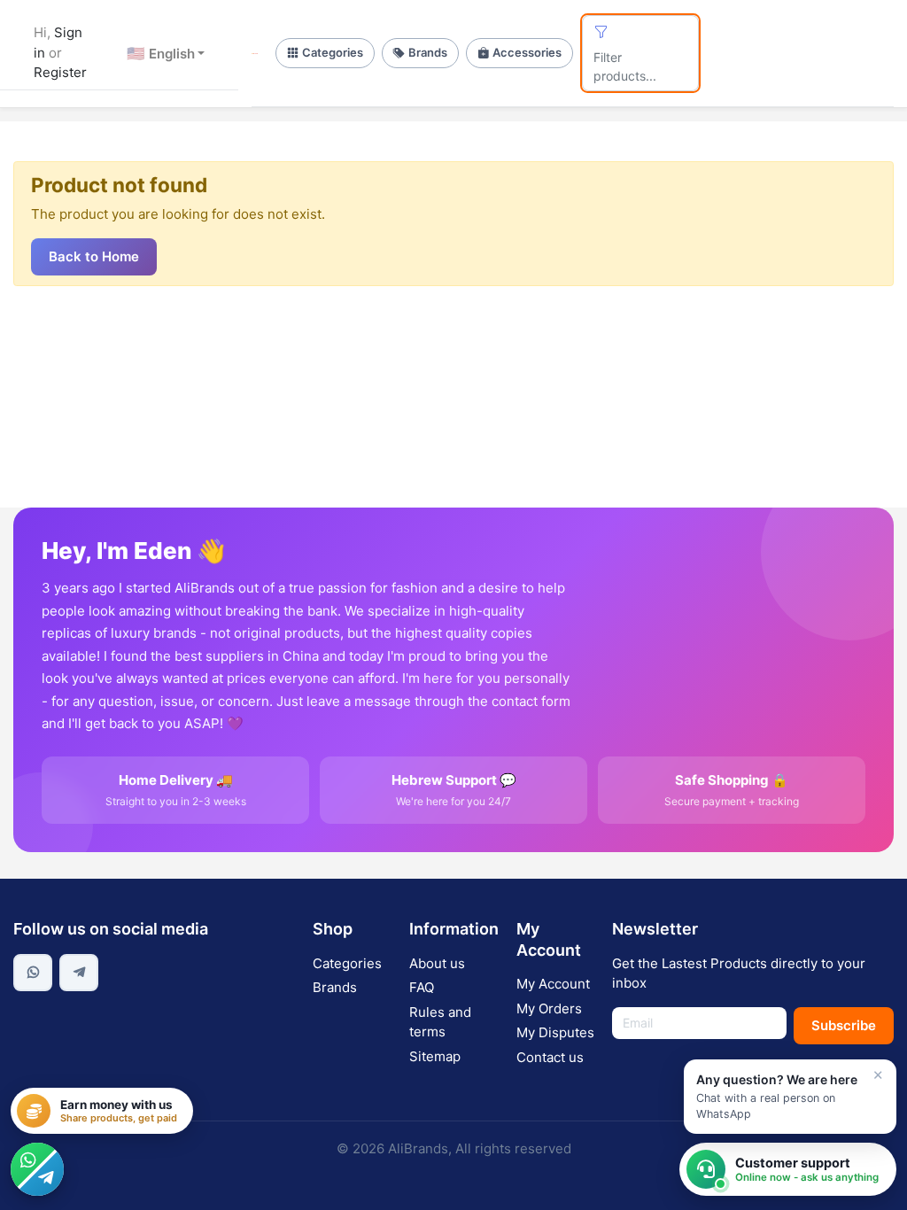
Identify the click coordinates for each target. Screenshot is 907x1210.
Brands (427, 52)
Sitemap (435, 1056)
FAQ (421, 987)
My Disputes (555, 1032)
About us (437, 963)
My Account (553, 983)
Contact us (550, 1057)
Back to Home (94, 256)
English (161, 53)
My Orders (549, 1008)
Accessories (527, 52)
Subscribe (843, 1025)
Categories (332, 52)
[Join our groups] (37, 1169)
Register (60, 72)
